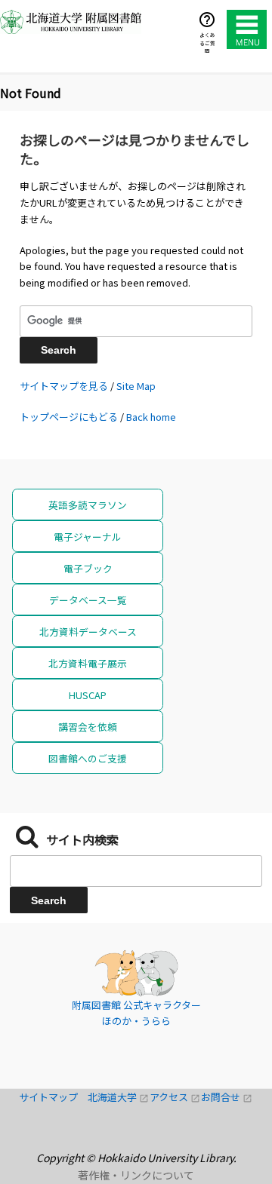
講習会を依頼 (87, 726)
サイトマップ (53, 1097)
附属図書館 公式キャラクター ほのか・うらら (136, 1013)
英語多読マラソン (87, 505)
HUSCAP (88, 695)
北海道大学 (119, 1097)
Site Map (136, 386)
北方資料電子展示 (87, 663)
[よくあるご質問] (207, 19)
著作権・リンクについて (136, 1174)
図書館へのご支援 (87, 758)
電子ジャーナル (88, 536)
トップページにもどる (69, 416)
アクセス (175, 1097)
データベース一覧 (88, 600)
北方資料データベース (88, 631)
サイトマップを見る (64, 386)
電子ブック (88, 568)
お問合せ (226, 1097)
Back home (151, 416)
